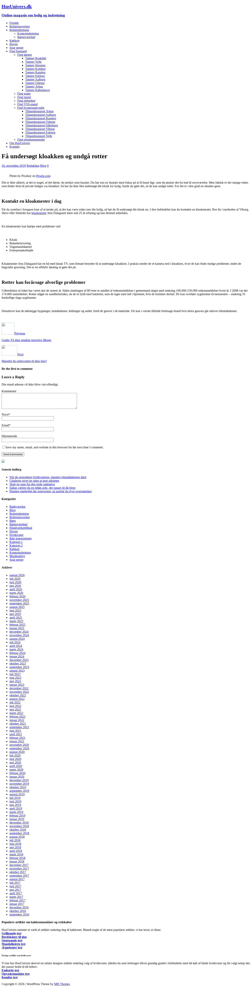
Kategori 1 (16, 542)
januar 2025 (16, 628)
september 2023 (19, 667)
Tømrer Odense (35, 83)
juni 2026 (15, 582)
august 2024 (17, 638)
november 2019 (19, 783)
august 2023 (17, 670)
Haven (13, 44)
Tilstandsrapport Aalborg (40, 114)
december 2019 (19, 780)
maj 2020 (15, 762)
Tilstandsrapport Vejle (38, 136)
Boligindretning (19, 30)
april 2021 (15, 734)
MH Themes (62, 984)
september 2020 (19, 748)
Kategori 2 (16, 545)
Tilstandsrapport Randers (40, 118)
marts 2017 (16, 896)
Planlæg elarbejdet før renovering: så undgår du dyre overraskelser (50, 491)
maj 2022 (15, 709)
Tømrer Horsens (35, 65)
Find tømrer (24, 54)
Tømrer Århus (34, 86)
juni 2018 (15, 843)
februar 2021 (17, 737)
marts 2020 (16, 769)
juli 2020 (14, 755)
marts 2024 (16, 649)
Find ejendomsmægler (31, 139)
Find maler (24, 93)
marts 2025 (16, 621)
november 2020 (19, 744)
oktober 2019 (17, 787)
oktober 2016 (17, 911)
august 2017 (17, 879)
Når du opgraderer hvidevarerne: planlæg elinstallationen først (47, 477)
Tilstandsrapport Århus (39, 111)
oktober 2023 (17, 663)
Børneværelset (26, 37)
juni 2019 (15, 801)
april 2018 (15, 851)
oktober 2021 (17, 723)
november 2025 (19, 600)
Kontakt (14, 146)
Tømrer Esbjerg (35, 76)
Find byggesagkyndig (30, 107)
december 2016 (19, 907)
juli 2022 (14, 702)
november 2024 (19, 635)
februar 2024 (17, 653)
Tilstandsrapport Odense (40, 122)
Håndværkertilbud (20, 527)
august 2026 (17, 575)
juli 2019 (14, 797)
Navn (5, 414)
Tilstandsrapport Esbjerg (40, 132)
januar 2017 (16, 904)
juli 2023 (14, 674)
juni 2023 (15, 677)
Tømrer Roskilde (35, 58)
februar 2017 (17, 900)
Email (5, 425)
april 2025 (15, 617)
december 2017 (19, 865)
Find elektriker (26, 100)
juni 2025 (15, 610)
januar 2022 (16, 720)
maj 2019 (15, 805)
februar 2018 (17, 858)
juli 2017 (14, 882)
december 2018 (19, 822)
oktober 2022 (17, 695)
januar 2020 (16, 776)
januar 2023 (16, 684)
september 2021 (19, 727)
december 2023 (19, 660)
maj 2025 (15, 614)
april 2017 (15, 893)
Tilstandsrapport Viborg (40, 129)
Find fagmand (18, 51)
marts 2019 (16, 812)
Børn (12, 520)
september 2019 (19, 790)
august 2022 (17, 699)
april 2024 (15, 645)
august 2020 (17, 752)
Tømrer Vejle (33, 61)
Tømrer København (37, 90)
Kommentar (9, 391)
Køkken (14, 40)
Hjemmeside (9, 436)
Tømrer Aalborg (35, 79)
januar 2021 (16, 741)
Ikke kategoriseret (20, 538)
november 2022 (19, 691)
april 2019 (15, 808)
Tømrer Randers (35, 72)
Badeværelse (17, 506)
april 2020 (15, 766)
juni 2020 (15, 759)
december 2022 (19, 688)
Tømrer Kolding (35, 69)
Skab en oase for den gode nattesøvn (32, 484)
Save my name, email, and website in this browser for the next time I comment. (54, 447)
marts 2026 (16, 592)
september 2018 (19, 833)
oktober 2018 (17, 829)
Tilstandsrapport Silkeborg (41, 125)
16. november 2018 (14, 165)
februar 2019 (17, 815)
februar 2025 (17, 624)
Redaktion (33, 165)
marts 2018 (16, 854)
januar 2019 (16, 819)
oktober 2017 (17, 872)
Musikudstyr (17, 556)
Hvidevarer (16, 535)
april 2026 (15, 589)
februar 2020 (17, 773)
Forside (14, 23)
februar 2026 (17, 596)
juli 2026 (14, 578)
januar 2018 (16, 861)
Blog (43, 165)
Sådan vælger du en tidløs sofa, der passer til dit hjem (42, 487)
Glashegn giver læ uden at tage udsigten (34, 480)
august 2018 (17, 836)
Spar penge (16, 47)
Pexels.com (43, 176)
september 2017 (19, 875)
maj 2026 (15, 585)
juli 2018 (14, 840)
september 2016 (19, 914)
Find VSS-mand (27, 104)
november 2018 (19, 826)
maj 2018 (15, 847)
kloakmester (39, 213)
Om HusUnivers (19, 143)
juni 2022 (15, 706)
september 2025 (19, 603)
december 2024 (19, 631)
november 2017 (19, 868)
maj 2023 (15, 681)
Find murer (24, 97)
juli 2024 (14, 642)
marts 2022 (16, 713)
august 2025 (17, 607)
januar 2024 (16, 656)
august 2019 (17, 794)
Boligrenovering (19, 26)
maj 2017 (15, 889)
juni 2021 (15, 730)
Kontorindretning (28, 33)
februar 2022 (17, 716)
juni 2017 (15, 886)
